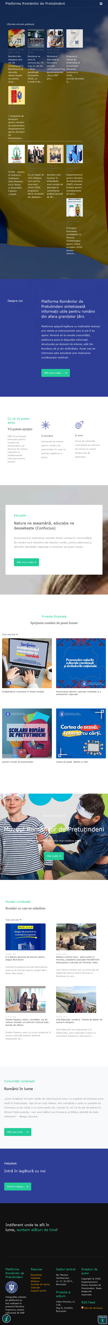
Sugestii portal (38, 1290)
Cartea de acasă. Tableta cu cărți (72, 762)
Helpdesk (35, 1278)
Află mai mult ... (17, 1132)
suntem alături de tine (36, 1229)
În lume (79, 435)
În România (47, 436)
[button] (101, 3)
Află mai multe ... (54, 373)
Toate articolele (9, 634)
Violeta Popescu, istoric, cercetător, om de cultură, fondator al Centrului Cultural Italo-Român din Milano (27, 1022)
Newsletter (36, 1275)
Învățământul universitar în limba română (23, 691)
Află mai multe (25, 562)
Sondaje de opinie (40, 1284)
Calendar (35, 1287)
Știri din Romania (93, 1308)
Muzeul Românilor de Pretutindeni (54, 829)
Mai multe (53, 856)
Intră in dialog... (16, 1186)
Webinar (35, 1281)
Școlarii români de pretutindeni (17, 762)
